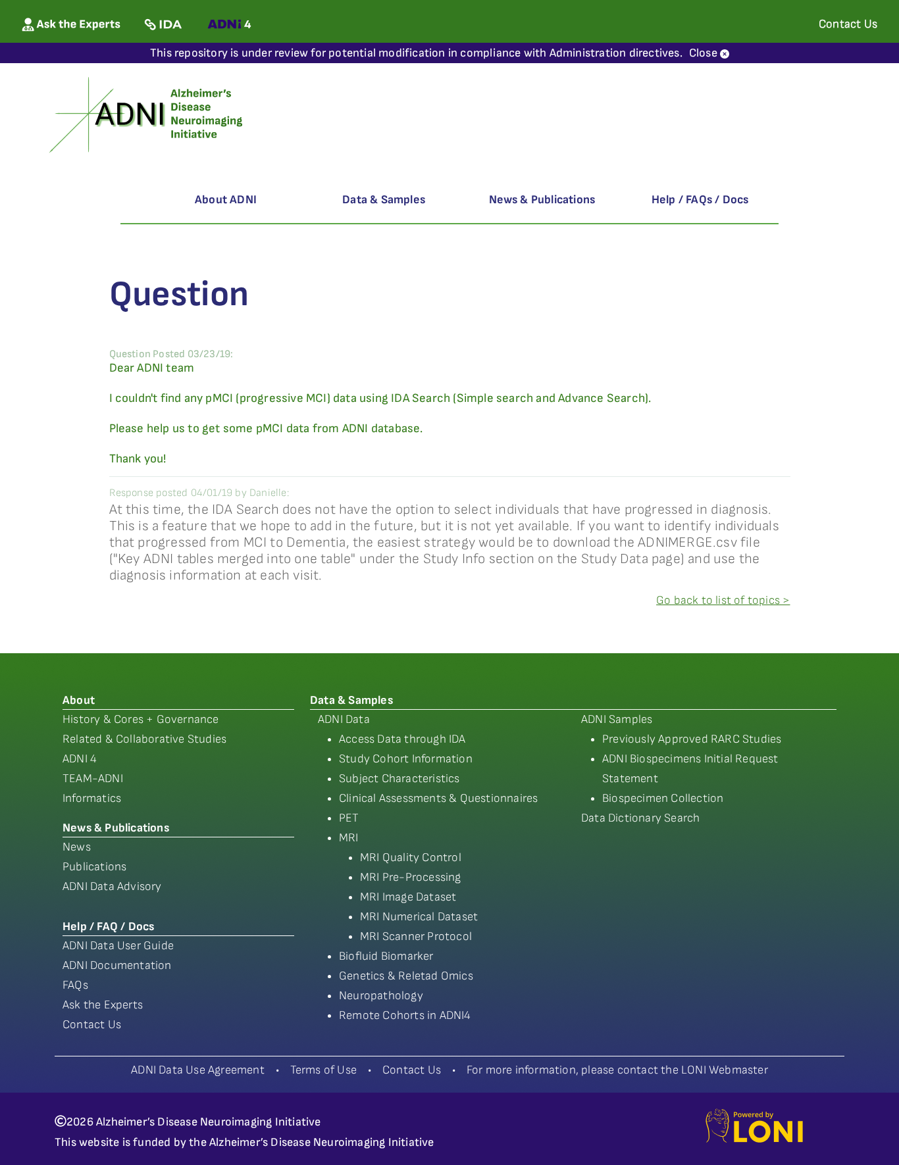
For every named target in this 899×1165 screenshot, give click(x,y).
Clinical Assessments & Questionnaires (438, 798)
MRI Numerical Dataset (419, 917)
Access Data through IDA (402, 739)
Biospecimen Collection (662, 798)
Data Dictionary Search (640, 818)
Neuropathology (381, 996)
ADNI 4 (80, 759)
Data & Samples (383, 200)
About (79, 700)
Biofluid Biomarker (386, 956)
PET (349, 818)
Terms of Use (323, 1070)
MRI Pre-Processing (410, 877)
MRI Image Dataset (408, 897)
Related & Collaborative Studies (144, 739)
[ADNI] (147, 113)
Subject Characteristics (399, 778)
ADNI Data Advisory (112, 886)
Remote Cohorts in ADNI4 (405, 1015)
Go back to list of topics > (723, 600)
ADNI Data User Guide (118, 946)
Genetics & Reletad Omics (406, 976)
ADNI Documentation (117, 965)
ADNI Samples (616, 719)
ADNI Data (344, 719)
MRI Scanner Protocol (416, 936)
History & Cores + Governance (141, 719)
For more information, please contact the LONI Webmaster (617, 1070)
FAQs (75, 985)
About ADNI (226, 200)
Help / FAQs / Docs (700, 200)
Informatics (92, 798)
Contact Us (92, 1024)
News (77, 847)
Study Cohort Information (406, 759)
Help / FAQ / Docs (108, 926)
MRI (349, 838)
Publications (94, 867)
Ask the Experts (103, 1005)
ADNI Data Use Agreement (198, 1070)
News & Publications (542, 200)
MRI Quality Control (410, 857)
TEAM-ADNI (93, 778)
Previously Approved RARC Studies (691, 739)
